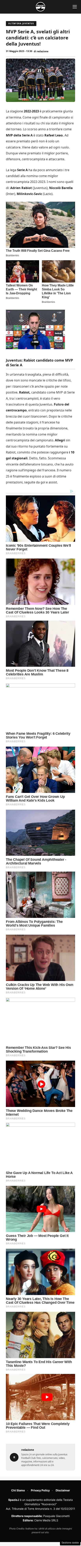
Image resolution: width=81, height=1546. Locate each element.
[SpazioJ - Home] (40, 6)
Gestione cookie (70, 1542)
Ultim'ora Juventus (21, 23)
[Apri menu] (74, 6)
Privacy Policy (40, 1490)
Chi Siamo (18, 1490)
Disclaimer (63, 1490)
